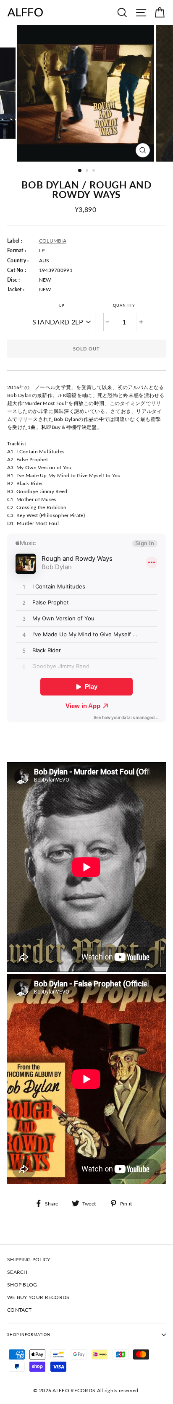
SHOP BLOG (22, 1284)
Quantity (124, 305)
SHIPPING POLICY (28, 1259)
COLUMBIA (52, 241)
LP (61, 305)
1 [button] (80, 171)
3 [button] (94, 171)
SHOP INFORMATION (28, 1334)
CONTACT (19, 1310)
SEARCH (17, 1272)
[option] (86, 93)
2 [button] (88, 171)
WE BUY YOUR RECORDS (38, 1297)
